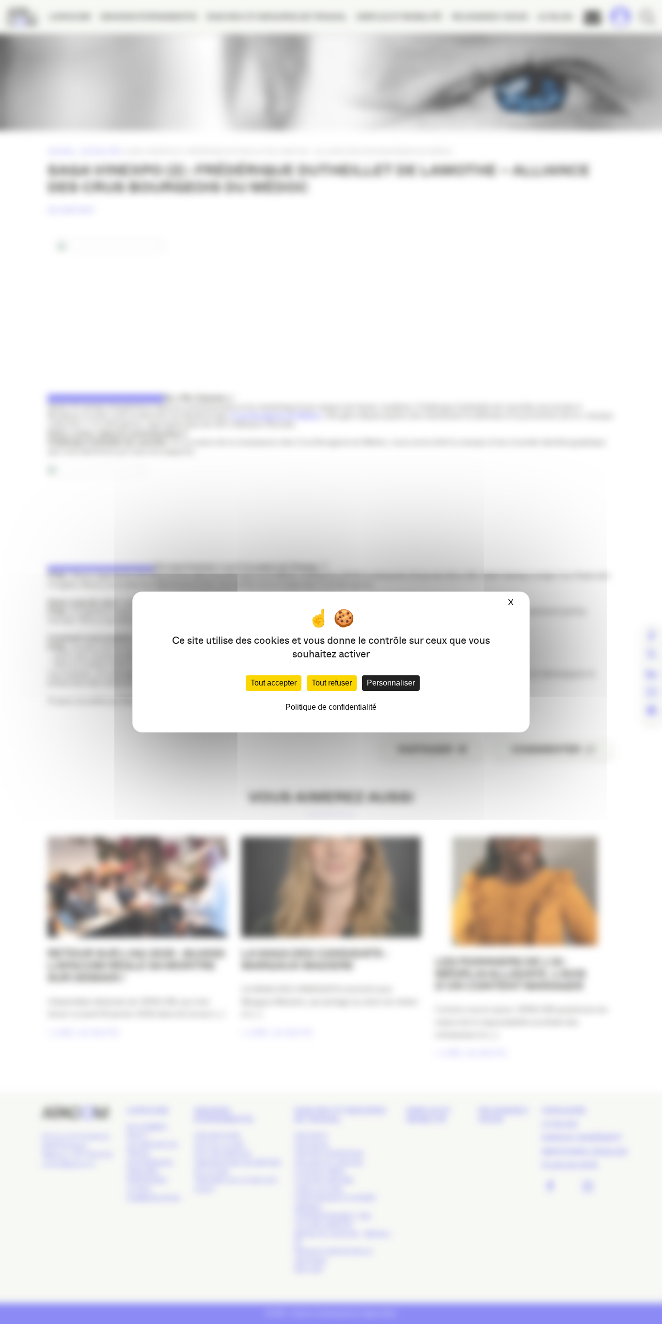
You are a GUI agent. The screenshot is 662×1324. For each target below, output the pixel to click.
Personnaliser (391, 683)
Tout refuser (332, 683)
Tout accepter (274, 683)
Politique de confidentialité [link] (331, 707)
